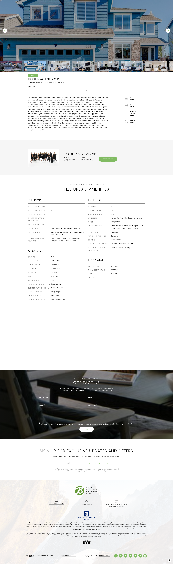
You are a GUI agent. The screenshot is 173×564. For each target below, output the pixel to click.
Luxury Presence (69, 556)
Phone (91, 397)
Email (41, 405)
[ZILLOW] (145, 556)
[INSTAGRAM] (121, 556)
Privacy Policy (120, 424)
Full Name (43, 397)
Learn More (97, 536)
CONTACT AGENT (108, 159)
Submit (86, 429)
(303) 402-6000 (69, 160)
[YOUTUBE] (135, 556)
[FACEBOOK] (116, 556)
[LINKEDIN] (125, 556)
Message (92, 405)
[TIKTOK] (140, 556)
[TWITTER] (130, 556)
